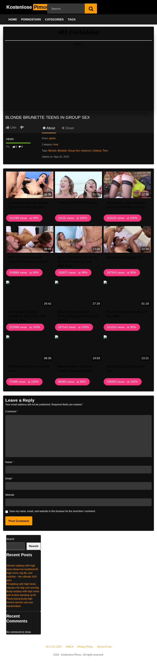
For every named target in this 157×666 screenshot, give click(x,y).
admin (52, 138)
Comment (11, 411)
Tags (71, 19)
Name (9, 462)
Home (12, 19)
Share (69, 128)
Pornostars (31, 19)
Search (10, 539)
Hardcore (86, 150)
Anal (55, 144)
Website (9, 494)
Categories (54, 19)
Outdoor (97, 150)
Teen (105, 150)
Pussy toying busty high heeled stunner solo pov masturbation (19, 602)
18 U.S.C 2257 (54, 646)
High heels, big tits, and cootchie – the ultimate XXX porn (21, 577)
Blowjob (62, 150)
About (50, 128)
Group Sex (74, 150)
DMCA (69, 646)
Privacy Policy (85, 646)
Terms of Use (104, 646)
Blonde (52, 150)
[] (91, 8)
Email (9, 478)
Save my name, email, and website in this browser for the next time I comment (52, 511)
